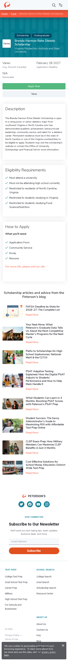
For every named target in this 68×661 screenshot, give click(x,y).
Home (4, 13)
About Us (41, 624)
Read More (32, 315)
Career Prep (11, 588)
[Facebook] (30, 504)
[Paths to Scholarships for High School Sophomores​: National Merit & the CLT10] (14, 357)
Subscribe (34, 550)
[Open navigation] (60, 5)
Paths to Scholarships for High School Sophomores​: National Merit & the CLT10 (44, 354)
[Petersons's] (7, 5)
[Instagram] (47, 504)
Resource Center (44, 593)
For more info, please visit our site (25, 266)
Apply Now (34, 86)
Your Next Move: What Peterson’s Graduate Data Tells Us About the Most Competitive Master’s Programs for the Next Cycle (44, 331)
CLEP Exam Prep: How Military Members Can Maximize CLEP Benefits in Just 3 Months (44, 445)
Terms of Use (11, 639)
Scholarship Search (46, 588)
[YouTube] (38, 504)
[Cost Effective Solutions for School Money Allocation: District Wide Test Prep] (14, 468)
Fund (13, 13)
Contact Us (42, 629)
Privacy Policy (12, 635)
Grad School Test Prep (16, 582)
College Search (43, 576)
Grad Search (42, 582)
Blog (38, 641)
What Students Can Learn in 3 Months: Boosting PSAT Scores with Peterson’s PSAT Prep (44, 401)
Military (9, 593)
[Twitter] (21, 504)
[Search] (54, 5)
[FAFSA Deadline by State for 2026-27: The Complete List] (14, 311)
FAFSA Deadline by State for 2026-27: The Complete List (43, 308)
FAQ (38, 635)
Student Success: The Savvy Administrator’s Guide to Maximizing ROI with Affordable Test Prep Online (45, 423)
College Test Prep (13, 576)
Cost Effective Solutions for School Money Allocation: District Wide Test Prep (45, 465)
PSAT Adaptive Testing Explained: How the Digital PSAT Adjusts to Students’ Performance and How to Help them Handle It (45, 377)
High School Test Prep (16, 599)
